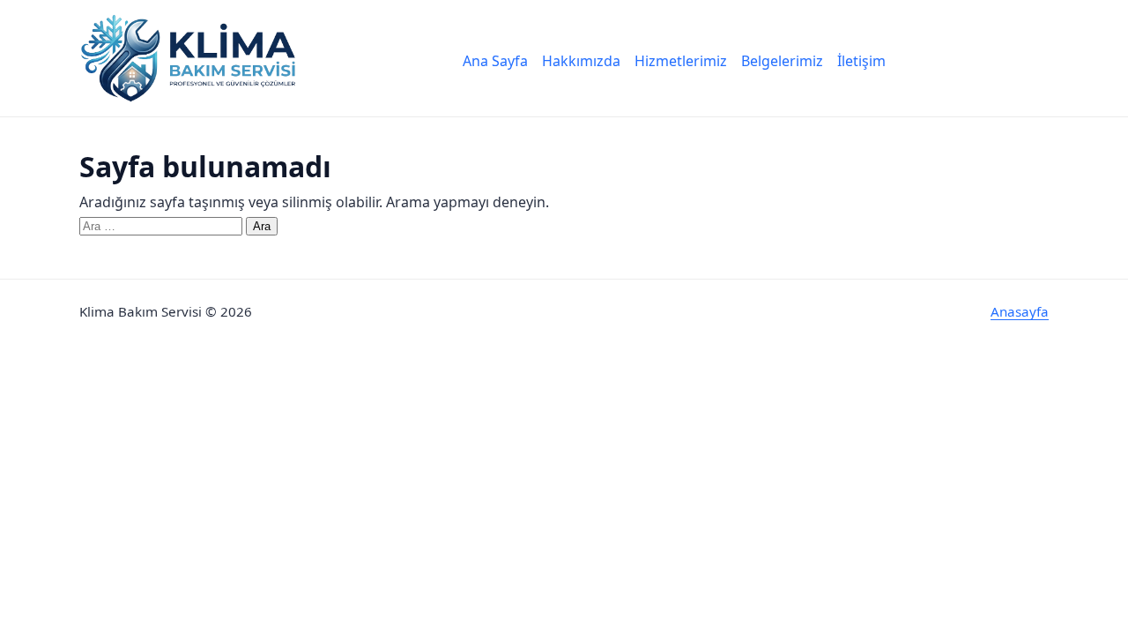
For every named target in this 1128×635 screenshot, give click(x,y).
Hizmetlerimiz (680, 61)
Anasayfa (1020, 311)
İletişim (861, 61)
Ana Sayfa (495, 61)
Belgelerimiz (782, 61)
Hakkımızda (581, 61)
